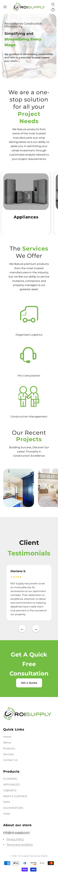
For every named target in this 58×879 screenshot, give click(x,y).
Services (8, 754)
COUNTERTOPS (13, 808)
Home (7, 736)
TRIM (6, 802)
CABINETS (9, 790)
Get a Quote (29, 682)
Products (9, 748)
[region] (29, 46)
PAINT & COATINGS (15, 796)
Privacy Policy (15, 839)
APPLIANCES (11, 784)
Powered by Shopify (38, 856)
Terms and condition (19, 844)
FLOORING (10, 778)
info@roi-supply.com (16, 832)
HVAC (6, 813)
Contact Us (10, 760)
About (7, 742)
